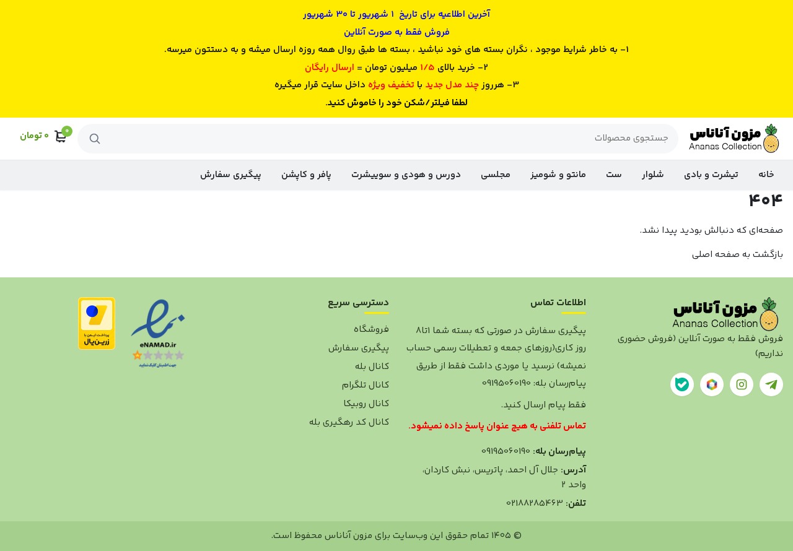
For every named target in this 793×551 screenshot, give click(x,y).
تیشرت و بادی (711, 175)
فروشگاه (371, 330)
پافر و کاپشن (306, 175)
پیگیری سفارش (230, 175)
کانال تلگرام (365, 385)
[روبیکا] (712, 384)
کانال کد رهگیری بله (349, 422)
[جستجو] (95, 139)
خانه (766, 175)
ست (614, 175)
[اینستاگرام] (741, 384)
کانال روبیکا (366, 404)
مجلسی (495, 175)
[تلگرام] (771, 384)
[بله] (682, 384)
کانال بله (372, 367)
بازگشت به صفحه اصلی (737, 255)
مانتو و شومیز (558, 175)
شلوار (653, 175)
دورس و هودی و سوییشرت (406, 175)
